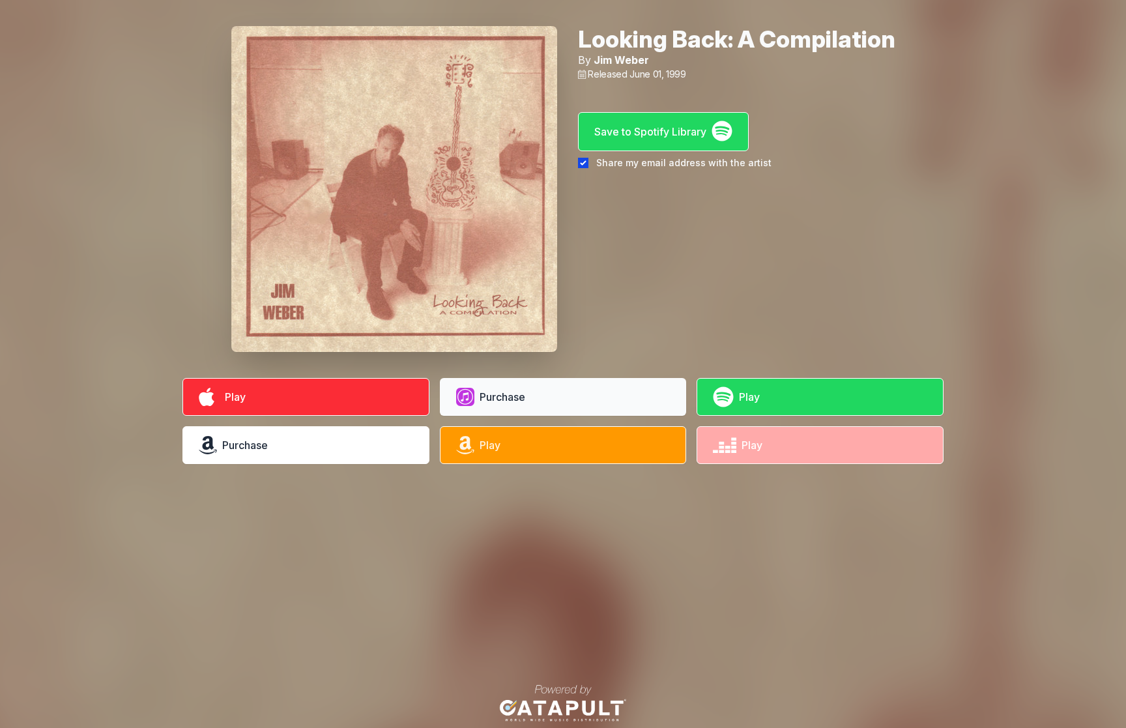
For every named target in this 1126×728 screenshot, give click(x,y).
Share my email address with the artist (684, 162)
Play (233, 396)
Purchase (502, 396)
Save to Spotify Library (650, 131)
